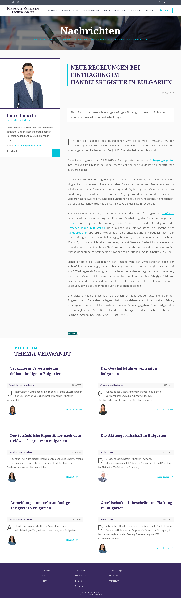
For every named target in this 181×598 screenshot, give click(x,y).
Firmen (71, 223)
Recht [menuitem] (107, 10)
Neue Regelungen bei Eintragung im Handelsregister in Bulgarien (113, 39)
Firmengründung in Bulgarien (86, 228)
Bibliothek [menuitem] (136, 10)
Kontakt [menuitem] (150, 10)
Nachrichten (66, 39)
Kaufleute (168, 213)
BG (165, 2)
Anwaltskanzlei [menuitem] (70, 10)
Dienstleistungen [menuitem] (91, 10)
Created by (90, 592)
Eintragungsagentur (161, 160)
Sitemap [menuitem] (79, 586)
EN (171, 2)
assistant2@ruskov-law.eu (28, 145)
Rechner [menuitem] (164, 10)
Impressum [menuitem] (114, 580)
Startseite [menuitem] (53, 10)
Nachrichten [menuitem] (120, 10)
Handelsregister (78, 232)
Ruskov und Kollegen (45, 39)
